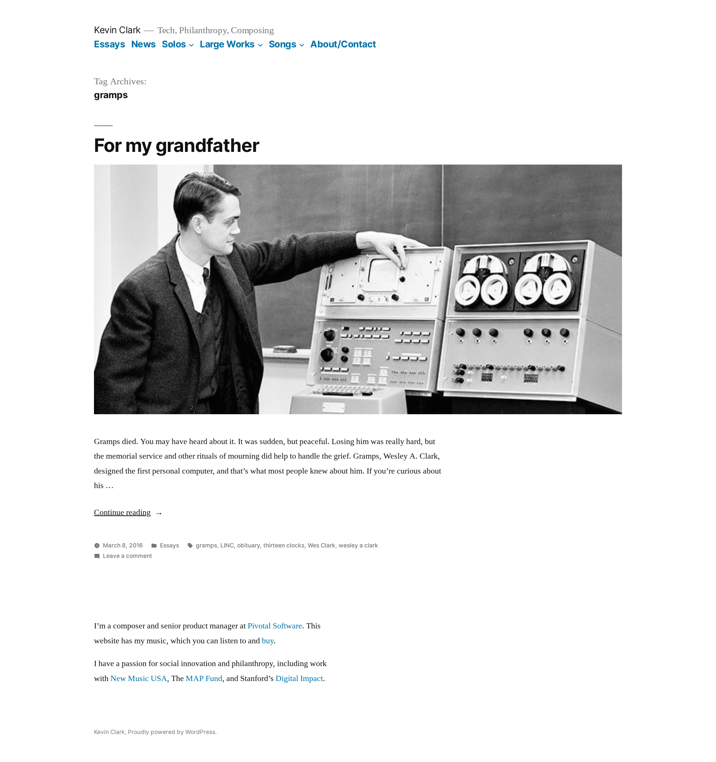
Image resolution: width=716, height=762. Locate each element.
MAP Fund (204, 678)
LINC (227, 545)
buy (268, 640)
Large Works (227, 44)
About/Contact (343, 44)
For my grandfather (176, 145)
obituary (248, 545)
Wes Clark (321, 545)
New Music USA (138, 678)
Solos (174, 44)
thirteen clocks (283, 545)
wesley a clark (358, 545)
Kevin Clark (117, 29)
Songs (282, 44)
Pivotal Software (275, 626)
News (143, 44)
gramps (206, 545)
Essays (109, 44)
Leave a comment (127, 555)
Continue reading (128, 512)
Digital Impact (299, 678)
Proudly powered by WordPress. (172, 732)
